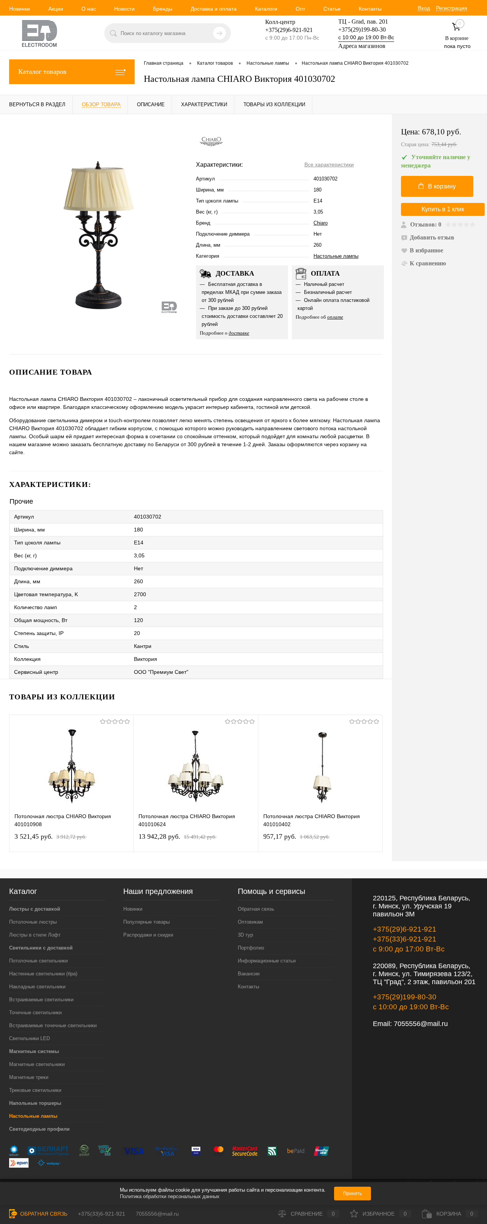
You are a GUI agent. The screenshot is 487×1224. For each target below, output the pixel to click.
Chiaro (321, 223)
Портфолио (251, 948)
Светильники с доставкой (41, 948)
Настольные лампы (336, 256)
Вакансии (248, 974)
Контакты (370, 9)
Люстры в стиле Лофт (34, 935)
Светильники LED (29, 1038)
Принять (352, 1193)
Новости (124, 9)
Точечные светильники (35, 1012)
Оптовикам (250, 922)
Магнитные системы (34, 1051)
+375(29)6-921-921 (404, 929)
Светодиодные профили (39, 1129)
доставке (239, 333)
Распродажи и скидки (148, 935)
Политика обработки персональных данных (170, 1196)
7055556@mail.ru (421, 1024)
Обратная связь (256, 909)
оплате (335, 317)
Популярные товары (146, 922)
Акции (55, 9)
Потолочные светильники (38, 961)
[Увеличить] (98, 234)
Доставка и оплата (214, 9)
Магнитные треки (28, 1077)
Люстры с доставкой (34, 909)
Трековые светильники (35, 1090)
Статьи (332, 9)
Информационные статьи (267, 961)
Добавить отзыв (432, 237)
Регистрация (451, 8)
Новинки (19, 9)
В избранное (426, 250)
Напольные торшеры (35, 1103)
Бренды (162, 9)
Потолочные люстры (33, 922)
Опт (300, 9)
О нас (88, 9)
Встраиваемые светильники (41, 999)
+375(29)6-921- (284, 30)
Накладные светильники (37, 986)
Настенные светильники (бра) (43, 974)
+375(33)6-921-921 (404, 939)
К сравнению (428, 263)
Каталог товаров (42, 71)
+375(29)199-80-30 (362, 29)
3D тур (245, 935)
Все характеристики (329, 164)
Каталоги (266, 9)
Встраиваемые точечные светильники (53, 1025)
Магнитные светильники (37, 1064)
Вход (424, 8)
